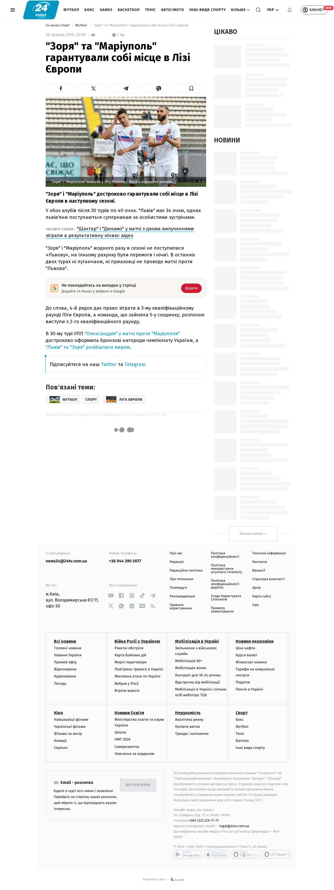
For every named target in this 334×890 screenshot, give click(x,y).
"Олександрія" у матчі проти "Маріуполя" (131, 333)
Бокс (90, 10)
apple (216, 854)
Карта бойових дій (130, 655)
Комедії (60, 740)
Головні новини (67, 648)
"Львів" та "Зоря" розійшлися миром (88, 347)
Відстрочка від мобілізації (197, 682)
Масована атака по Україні (137, 676)
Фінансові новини (251, 662)
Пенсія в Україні (249, 689)
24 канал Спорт (58, 25)
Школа (120, 732)
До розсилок (138, 785)
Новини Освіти (129, 712)
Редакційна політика (186, 570)
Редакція (177, 562)
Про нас (176, 553)
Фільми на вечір (68, 733)
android (188, 854)
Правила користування (181, 606)
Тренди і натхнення (191, 733)
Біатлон (242, 740)
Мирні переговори (130, 662)
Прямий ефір (65, 662)
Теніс (150, 10)
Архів (256, 588)
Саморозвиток (127, 746)
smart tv (246, 854)
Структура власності (268, 579)
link (111, 595)
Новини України (68, 655)
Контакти (259, 562)
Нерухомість (188, 712)
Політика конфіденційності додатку (225, 584)
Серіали (61, 747)
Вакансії (258, 570)
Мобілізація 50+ (188, 661)
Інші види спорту (207, 10)
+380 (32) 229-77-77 (203, 820)
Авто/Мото (172, 10)
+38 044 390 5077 (125, 561)
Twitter (109, 364)
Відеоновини (65, 669)
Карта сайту (261, 596)
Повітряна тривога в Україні (139, 669)
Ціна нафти (245, 648)
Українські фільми (69, 726)
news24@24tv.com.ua (66, 561)
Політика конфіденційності (225, 555)
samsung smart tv (277, 854)
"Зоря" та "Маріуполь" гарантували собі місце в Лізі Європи (140, 25)
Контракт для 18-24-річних (197, 675)
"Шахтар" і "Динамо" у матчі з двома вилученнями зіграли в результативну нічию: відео (120, 232)
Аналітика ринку (189, 719)
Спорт (242, 712)
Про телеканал (181, 579)
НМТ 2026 (122, 739)
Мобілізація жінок (190, 668)
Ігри (255, 605)
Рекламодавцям (182, 596)
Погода (60, 683)
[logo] (41, 10)
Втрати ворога (127, 690)
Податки (243, 682)
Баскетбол (129, 10)
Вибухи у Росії (127, 683)
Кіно (58, 712)
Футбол (71, 10)
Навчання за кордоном (134, 753)
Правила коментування (222, 609)
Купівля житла (187, 726)
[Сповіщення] (289, 10)
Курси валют (246, 655)
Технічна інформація (269, 553)
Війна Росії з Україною (137, 641)
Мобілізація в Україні (197, 641)
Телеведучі (178, 588)
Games (106, 10)
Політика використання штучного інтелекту (226, 569)
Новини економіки (254, 641)
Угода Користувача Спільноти (226, 597)
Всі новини (65, 641)
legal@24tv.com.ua (234, 826)
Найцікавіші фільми (71, 719)
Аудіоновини (65, 676)
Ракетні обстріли (129, 648)
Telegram (135, 364)
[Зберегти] (191, 88)
